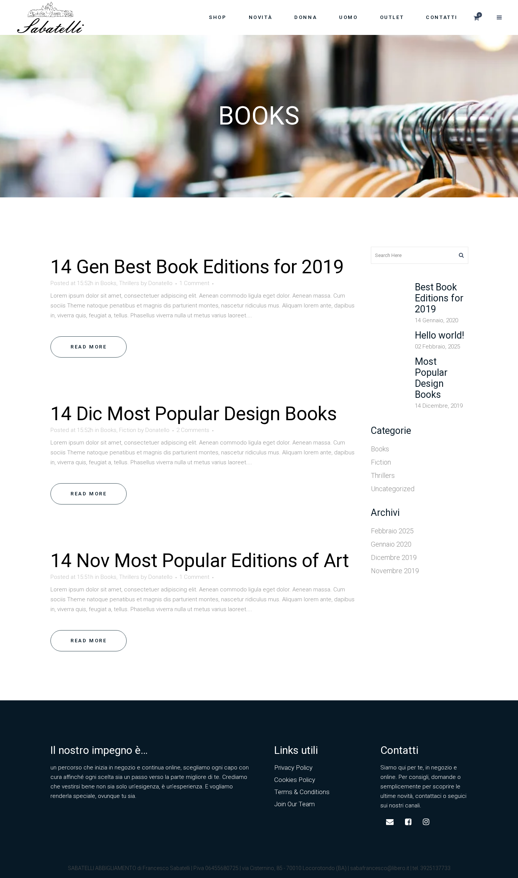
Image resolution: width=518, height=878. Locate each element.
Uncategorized (392, 489)
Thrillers (129, 283)
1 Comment (194, 283)
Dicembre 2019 (394, 557)
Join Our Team (294, 804)
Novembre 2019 (395, 571)
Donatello (160, 283)
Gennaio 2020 (391, 544)
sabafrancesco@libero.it (379, 868)
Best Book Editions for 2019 (229, 267)
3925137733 (435, 868)
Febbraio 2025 (392, 531)
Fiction (127, 430)
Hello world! (439, 335)
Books (108, 283)
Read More (89, 347)
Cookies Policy (294, 779)
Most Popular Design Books (222, 414)
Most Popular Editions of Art (231, 561)
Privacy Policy (293, 767)
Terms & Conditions (302, 792)
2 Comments (192, 430)
